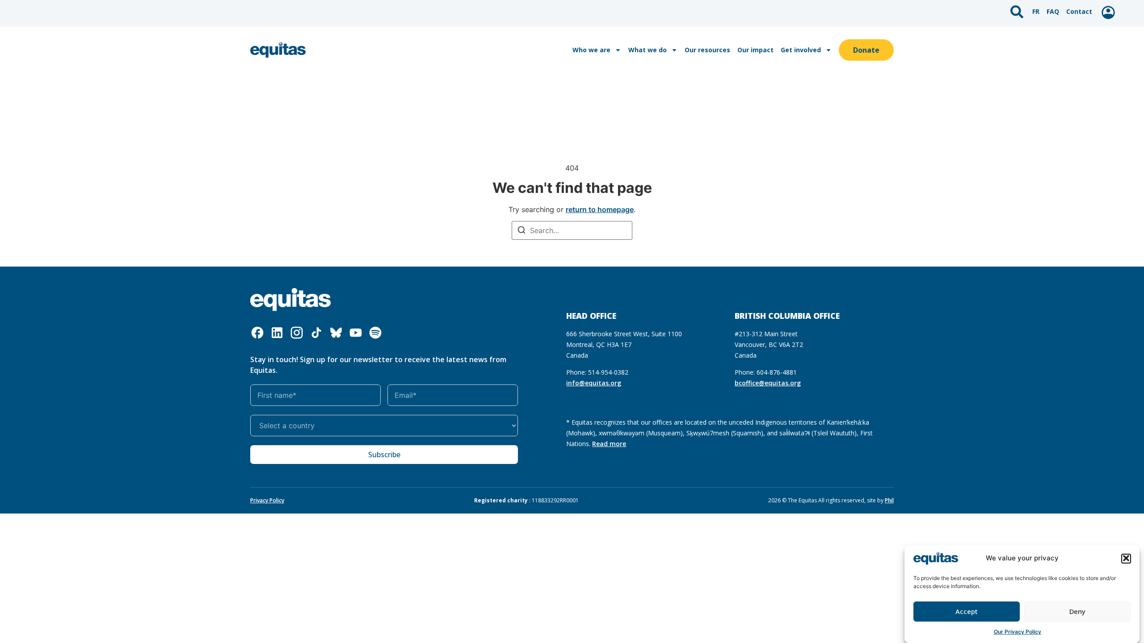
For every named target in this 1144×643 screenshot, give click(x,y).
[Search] (521, 231)
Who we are (591, 50)
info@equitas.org (593, 383)
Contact (1079, 11)
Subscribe (384, 454)
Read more (609, 443)
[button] (1126, 558)
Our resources (707, 50)
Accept (966, 611)
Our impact (755, 50)
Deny (1077, 611)
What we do (647, 50)
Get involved (801, 50)
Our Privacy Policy (1017, 631)
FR (1035, 11)
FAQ (1053, 11)
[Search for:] (572, 230)
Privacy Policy (267, 500)
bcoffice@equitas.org (768, 383)
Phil (889, 500)
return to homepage (600, 209)
